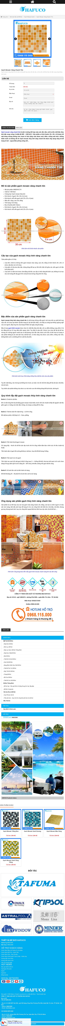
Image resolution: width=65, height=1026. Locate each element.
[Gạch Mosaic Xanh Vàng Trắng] (11, 852)
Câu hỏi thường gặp (6, 962)
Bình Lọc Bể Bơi (8, 647)
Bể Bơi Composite (8, 689)
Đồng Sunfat (4, 975)
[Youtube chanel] (16, 981)
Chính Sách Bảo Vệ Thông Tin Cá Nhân (12, 950)
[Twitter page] (12, 981)
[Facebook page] (4, 981)
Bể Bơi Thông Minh (8, 683)
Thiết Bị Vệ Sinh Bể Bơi (10, 659)
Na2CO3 (3, 973)
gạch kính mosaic (14, 328)
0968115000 (11, 717)
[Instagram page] (8, 981)
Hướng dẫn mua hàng (7, 958)
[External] (32, 614)
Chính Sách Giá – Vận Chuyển (9, 954)
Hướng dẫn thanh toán (7, 960)
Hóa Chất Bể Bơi (8, 662)
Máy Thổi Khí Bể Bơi (9, 671)
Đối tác (32, 870)
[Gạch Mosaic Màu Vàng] (54, 823)
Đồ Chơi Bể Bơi (8, 677)
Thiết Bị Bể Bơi (9, 641)
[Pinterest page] (20, 981)
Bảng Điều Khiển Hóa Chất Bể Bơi (12, 665)
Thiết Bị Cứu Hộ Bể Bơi (10, 680)
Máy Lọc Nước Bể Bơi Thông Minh (12, 650)
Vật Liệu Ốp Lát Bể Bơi (16, 16)
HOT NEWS (6, 964)
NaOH (3, 971)
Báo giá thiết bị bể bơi (7, 966)
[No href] (17, 758)
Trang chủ (5, 16)
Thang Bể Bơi (7, 674)
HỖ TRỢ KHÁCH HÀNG (12, 948)
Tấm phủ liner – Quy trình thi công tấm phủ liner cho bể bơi (18, 698)
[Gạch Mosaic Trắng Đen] (11, 823)
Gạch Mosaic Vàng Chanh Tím (44, 16)
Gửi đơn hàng (33, 120)
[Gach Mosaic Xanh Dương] (32, 823)
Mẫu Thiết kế (6, 700)
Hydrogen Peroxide (6, 968)
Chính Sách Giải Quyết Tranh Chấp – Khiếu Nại (14, 956)
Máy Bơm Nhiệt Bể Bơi (10, 653)
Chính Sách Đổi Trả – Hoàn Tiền (10, 952)
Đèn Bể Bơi (7, 656)
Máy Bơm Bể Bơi (8, 644)
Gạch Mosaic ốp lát (29, 16)
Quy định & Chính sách (9, 709)
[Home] (32, 9)
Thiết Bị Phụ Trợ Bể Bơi (10, 668)
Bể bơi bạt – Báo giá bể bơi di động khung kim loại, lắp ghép (19, 686)
